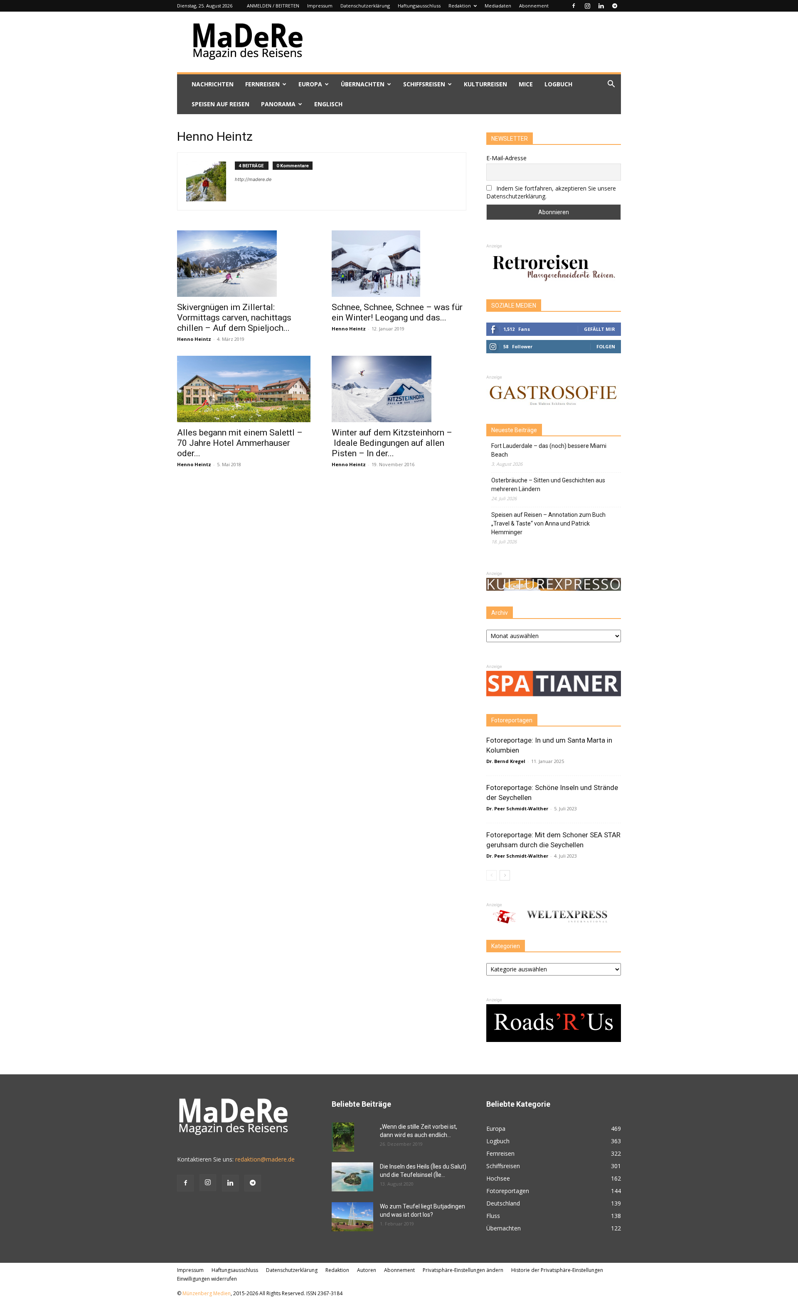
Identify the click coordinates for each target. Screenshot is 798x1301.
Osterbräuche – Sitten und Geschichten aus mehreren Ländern (548, 484)
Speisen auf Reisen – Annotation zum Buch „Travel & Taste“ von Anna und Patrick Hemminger (548, 523)
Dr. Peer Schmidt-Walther (517, 808)
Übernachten (362, 84)
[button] (611, 85)
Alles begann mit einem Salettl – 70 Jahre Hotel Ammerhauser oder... (240, 443)
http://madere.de (253, 179)
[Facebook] (573, 6)
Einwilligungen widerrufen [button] (207, 1278)
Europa (310, 84)
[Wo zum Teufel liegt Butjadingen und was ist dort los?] (352, 1216)
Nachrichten (213, 84)
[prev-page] (491, 875)
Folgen (605, 346)
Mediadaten (498, 5)
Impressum (319, 5)
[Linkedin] (601, 6)
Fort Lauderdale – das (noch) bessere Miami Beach (548, 450)
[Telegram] (614, 6)
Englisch (328, 104)
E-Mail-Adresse (506, 158)
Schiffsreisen (424, 84)
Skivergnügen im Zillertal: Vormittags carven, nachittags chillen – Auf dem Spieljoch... (234, 317)
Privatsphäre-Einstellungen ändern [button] (463, 1270)
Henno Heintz (194, 339)
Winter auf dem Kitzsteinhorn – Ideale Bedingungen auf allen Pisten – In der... (392, 443)
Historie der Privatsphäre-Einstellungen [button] (557, 1270)
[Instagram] (587, 6)
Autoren (366, 1270)
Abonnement (534, 5)
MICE (526, 84)
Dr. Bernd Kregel (505, 761)
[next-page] (505, 875)
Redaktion (459, 5)
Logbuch (558, 84)
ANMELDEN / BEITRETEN (273, 5)
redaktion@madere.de (265, 1159)
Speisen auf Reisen (220, 104)
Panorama (278, 104)
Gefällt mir (599, 329)
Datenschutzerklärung (365, 5)
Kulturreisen (485, 84)
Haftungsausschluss (419, 5)
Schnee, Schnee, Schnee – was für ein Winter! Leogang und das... (397, 312)
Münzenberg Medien (206, 1293)
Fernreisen (262, 84)
